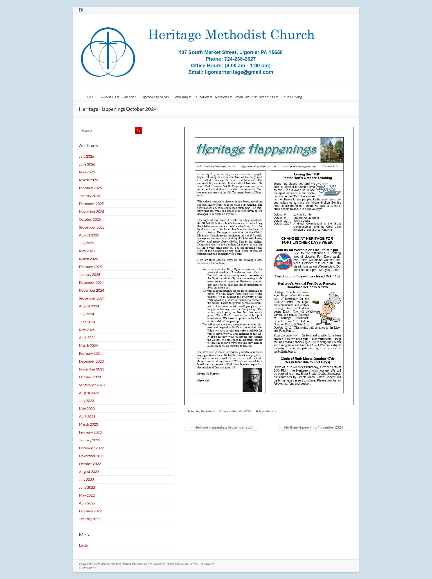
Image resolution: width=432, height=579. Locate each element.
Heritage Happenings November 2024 (315, 427)
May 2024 (87, 329)
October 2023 (90, 377)
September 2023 (92, 385)
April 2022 (87, 503)
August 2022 (89, 471)
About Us (108, 97)
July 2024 (86, 314)
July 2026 (86, 156)
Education (201, 97)
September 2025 (92, 227)
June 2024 (87, 322)
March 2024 (88, 345)
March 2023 (88, 424)
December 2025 (91, 203)
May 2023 (87, 408)
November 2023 (91, 369)
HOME (90, 97)
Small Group (244, 97)
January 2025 (89, 274)
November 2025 (91, 211)
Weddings (267, 97)
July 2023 (86, 400)
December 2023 (91, 361)
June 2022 (87, 487)
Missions (222, 97)
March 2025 (88, 259)
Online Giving (291, 97)
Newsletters (267, 411)
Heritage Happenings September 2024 (222, 427)
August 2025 (89, 235)
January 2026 (89, 195)
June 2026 (87, 164)
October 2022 (90, 463)
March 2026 (88, 180)
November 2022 (91, 456)
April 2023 (87, 416)
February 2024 (90, 353)
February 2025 (90, 266)
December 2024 (91, 282)
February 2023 (90, 432)
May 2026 (87, 172)
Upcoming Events (155, 97)
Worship (181, 97)
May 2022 (87, 495)
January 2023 (89, 440)
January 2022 (89, 519)
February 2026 (90, 188)
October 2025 (90, 219)
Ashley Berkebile (202, 411)
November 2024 (91, 290)
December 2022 (91, 448)
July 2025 (86, 243)
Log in (83, 545)
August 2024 (89, 306)
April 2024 (87, 337)
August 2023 (89, 393)
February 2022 (90, 511)
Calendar (129, 97)
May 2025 (87, 251)
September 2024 (92, 298)
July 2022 (86, 479)
